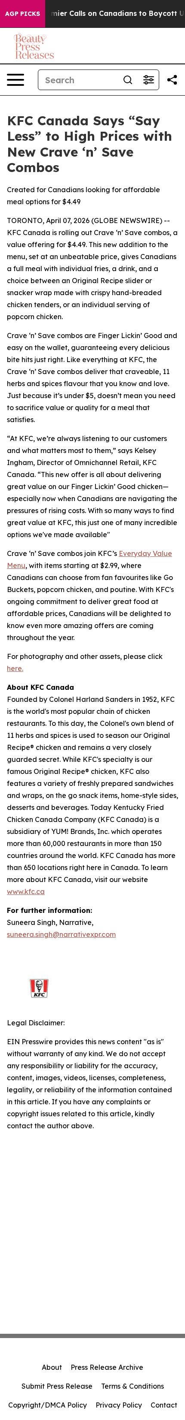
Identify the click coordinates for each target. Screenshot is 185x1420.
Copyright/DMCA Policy (47, 1405)
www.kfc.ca (26, 891)
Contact (164, 1405)
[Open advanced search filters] (148, 80)
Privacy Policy (119, 1405)
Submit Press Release (57, 1386)
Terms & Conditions (132, 1386)
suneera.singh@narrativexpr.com (61, 934)
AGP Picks (22, 14)
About (52, 1367)
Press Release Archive (107, 1367)
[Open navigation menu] (15, 79)
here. (15, 668)
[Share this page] (172, 79)
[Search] (127, 80)
